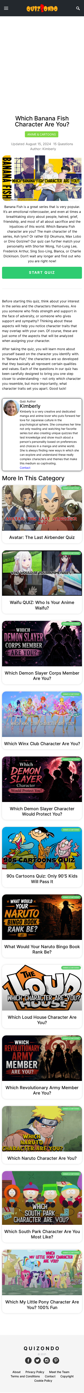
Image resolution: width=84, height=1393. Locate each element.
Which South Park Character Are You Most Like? (42, 1234)
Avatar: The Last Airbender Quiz (42, 537)
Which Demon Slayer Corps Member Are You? (42, 675)
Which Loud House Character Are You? (42, 1020)
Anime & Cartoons (41, 134)
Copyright (67, 1376)
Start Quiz (42, 272)
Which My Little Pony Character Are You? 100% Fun (42, 1304)
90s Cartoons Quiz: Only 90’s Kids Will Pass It (42, 878)
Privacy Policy (34, 1372)
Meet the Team (59, 1372)
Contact (25, 467)
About (16, 1372)
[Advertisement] (42, 61)
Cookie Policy (43, 1380)
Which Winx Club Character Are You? (42, 743)
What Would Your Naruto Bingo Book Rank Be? (42, 949)
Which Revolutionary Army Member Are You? (42, 1090)
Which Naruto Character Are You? (42, 1158)
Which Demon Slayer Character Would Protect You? (42, 811)
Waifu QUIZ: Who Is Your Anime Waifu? (42, 605)
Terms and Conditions (25, 1376)
